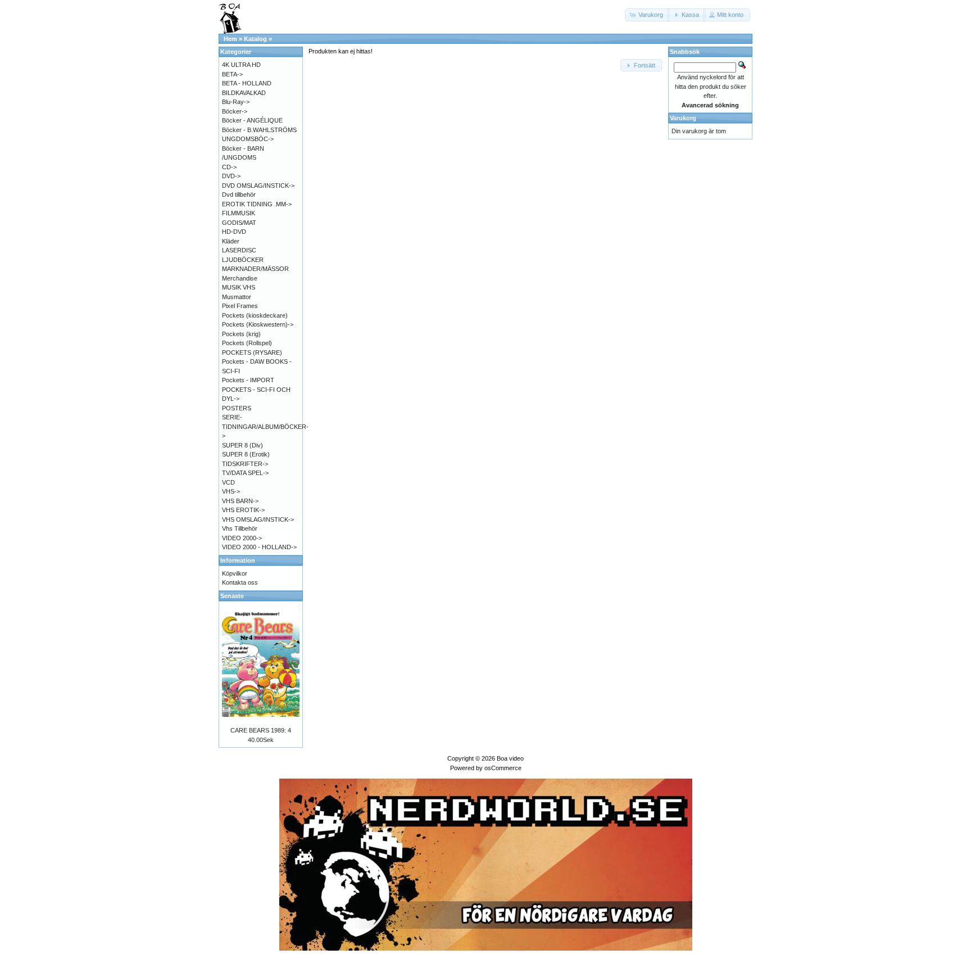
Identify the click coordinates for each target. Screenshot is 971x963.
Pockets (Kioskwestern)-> (257, 324)
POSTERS (236, 408)
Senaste (232, 596)
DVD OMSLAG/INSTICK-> (258, 185)
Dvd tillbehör (239, 194)
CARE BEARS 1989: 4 (260, 730)
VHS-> (231, 491)
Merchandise (239, 278)
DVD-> (231, 176)
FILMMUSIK (238, 213)
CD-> (229, 167)
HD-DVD (234, 231)
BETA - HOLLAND (246, 83)
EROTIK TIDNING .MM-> (257, 204)
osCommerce (502, 768)
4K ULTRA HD (241, 64)
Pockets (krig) (241, 334)
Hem (230, 38)
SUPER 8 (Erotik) (246, 454)
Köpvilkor (234, 573)
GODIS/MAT (239, 222)
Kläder (230, 241)
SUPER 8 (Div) (242, 445)
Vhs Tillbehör (239, 528)
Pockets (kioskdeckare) (255, 315)
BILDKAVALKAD (244, 92)
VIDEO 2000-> (242, 538)
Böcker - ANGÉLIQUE (252, 120)
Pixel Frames (240, 305)
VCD (228, 482)
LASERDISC (239, 250)
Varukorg (683, 118)
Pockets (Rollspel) (247, 343)
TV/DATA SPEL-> (245, 472)
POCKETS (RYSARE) (252, 352)
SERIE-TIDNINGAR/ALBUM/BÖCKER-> (265, 426)
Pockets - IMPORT (248, 380)
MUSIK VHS (238, 287)
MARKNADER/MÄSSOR (255, 268)
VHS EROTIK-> (243, 510)
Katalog (255, 38)
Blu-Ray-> (235, 101)
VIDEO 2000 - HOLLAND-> (259, 547)
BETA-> (232, 74)
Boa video (510, 758)
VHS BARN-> (240, 501)
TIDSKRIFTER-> (245, 463)
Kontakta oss (240, 582)
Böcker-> (234, 111)
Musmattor (236, 296)
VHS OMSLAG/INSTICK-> (258, 519)
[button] (647, 14)
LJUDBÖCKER (243, 259)
